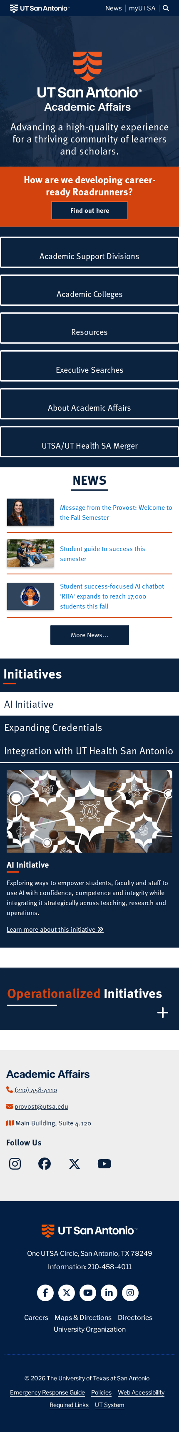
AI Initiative (29, 703)
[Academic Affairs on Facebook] (44, 1166)
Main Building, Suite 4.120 (53, 1123)
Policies (101, 1392)
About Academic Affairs (89, 407)
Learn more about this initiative (52, 929)
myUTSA (142, 8)
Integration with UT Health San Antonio (88, 750)
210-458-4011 (109, 1266)
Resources (89, 331)
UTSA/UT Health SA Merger (89, 445)
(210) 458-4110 (36, 1090)
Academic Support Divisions (89, 255)
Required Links (69, 1404)
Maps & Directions (83, 1317)
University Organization (90, 1328)
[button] (166, 8)
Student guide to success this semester (102, 554)
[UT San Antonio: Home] (40, 8)
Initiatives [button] (84, 993)
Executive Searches (90, 369)
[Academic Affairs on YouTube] (104, 1166)
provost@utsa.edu (41, 1106)
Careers (36, 1317)
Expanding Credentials (53, 727)
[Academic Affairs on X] (74, 1166)
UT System (109, 1404)
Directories (135, 1317)
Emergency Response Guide (47, 1392)
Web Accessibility (141, 1392)
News (113, 8)
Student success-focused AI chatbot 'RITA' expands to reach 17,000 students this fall (112, 596)
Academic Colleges (90, 293)
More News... (90, 635)
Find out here (89, 210)
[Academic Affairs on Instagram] (15, 1166)
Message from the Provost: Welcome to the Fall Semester (116, 512)
